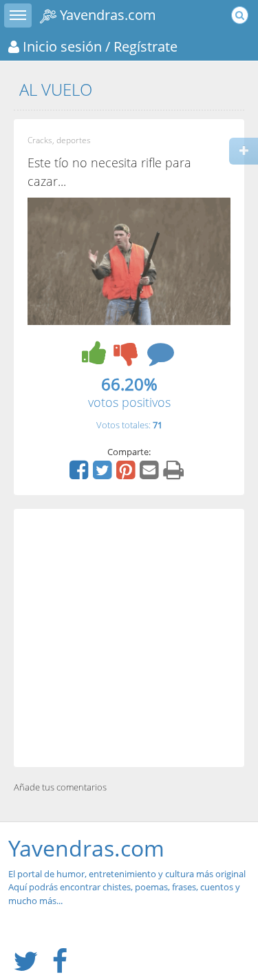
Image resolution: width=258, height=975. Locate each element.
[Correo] (151, 474)
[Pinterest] (127, 474)
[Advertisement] (129, 638)
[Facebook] (80, 474)
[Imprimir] (175, 474)
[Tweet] (104, 474)
